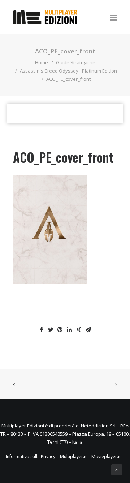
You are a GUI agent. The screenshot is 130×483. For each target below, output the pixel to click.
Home (41, 62)
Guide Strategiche (75, 62)
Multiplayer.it (73, 456)
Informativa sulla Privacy (30, 456)
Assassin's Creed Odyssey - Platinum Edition (68, 71)
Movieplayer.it (106, 456)
